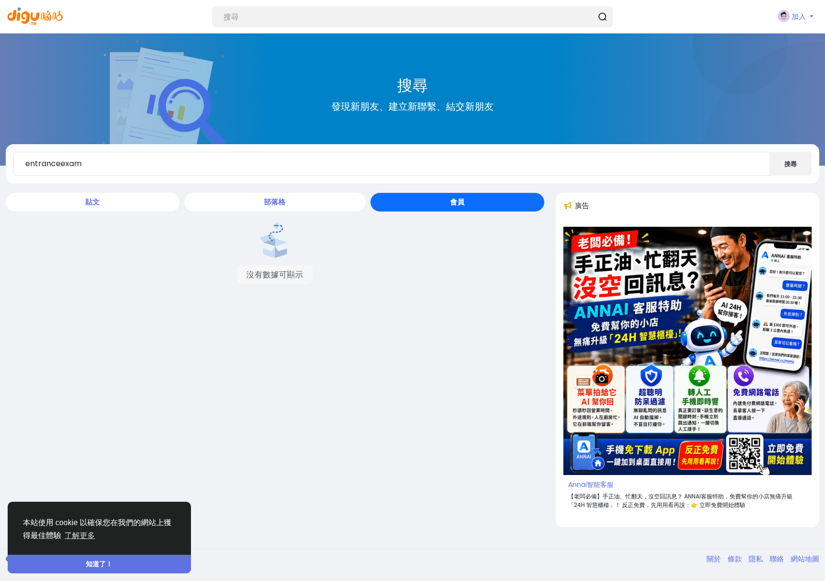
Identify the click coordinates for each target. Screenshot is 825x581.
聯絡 (778, 559)
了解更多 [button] (79, 535)
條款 (736, 559)
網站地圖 (805, 559)
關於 (715, 559)
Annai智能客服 (590, 484)
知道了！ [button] (99, 564)
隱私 (757, 559)
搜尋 (790, 164)
